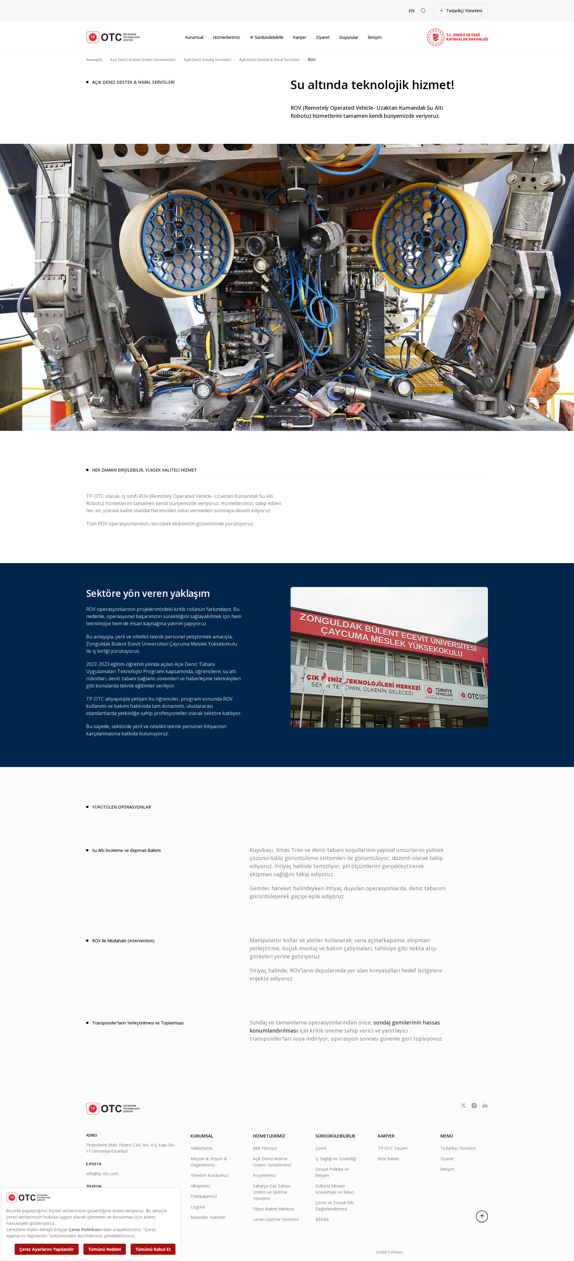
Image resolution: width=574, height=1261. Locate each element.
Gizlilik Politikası (389, 1252)
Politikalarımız (203, 1196)
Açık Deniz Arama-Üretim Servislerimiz (142, 59)
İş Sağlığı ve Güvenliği (335, 1158)
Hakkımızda (201, 1148)
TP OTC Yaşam (392, 1148)
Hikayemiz (200, 1186)
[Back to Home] (113, 37)
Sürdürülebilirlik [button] (269, 37)
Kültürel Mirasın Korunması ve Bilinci (334, 1189)
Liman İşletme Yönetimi (276, 1219)
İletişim (375, 37)
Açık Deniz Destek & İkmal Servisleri (269, 59)
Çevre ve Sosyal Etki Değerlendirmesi (334, 1206)
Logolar (197, 1207)
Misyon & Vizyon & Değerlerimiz (208, 1162)
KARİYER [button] (386, 1136)
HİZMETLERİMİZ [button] (269, 1136)
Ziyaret (323, 37)
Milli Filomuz (265, 1148)
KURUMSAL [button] (201, 1136)
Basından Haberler (208, 1217)
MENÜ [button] (446, 1136)
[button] (423, 10)
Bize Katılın (388, 1158)
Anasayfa (94, 59)
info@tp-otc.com (102, 1173)
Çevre (320, 1148)
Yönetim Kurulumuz (209, 1175)
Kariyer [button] (299, 37)
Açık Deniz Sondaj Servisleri (207, 59)
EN (411, 10)
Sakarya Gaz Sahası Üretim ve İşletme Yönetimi (272, 1192)
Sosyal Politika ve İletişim (332, 1172)
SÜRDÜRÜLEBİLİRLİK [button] (335, 1136)
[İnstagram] (474, 1105)
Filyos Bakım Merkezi (273, 1209)
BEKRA (322, 1219)
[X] (463, 1105)
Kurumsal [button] (194, 37)
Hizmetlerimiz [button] (226, 37)
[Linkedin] (485, 1105)
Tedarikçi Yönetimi (464, 10)
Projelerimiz (264, 1175)
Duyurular (348, 37)
